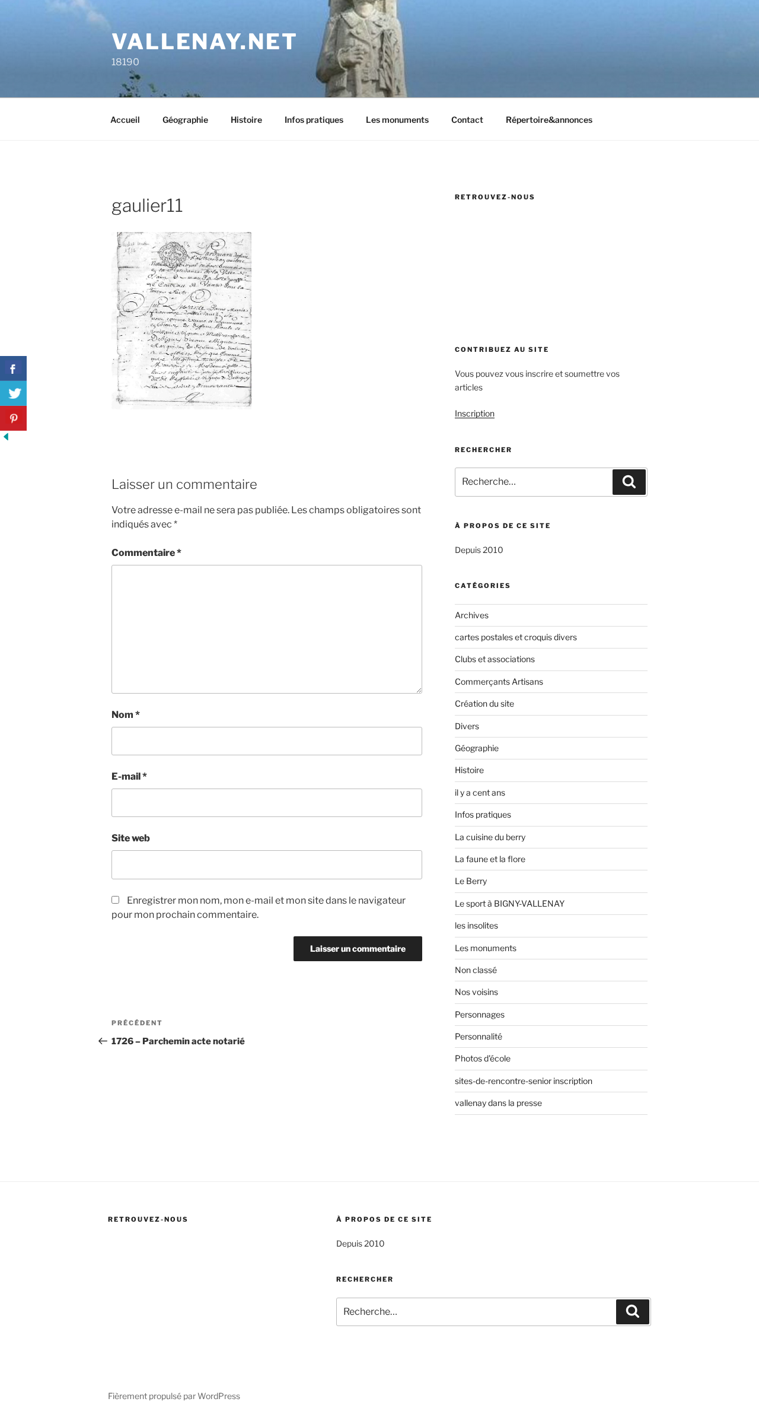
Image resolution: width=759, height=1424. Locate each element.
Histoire (246, 120)
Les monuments (397, 120)
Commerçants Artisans (499, 681)
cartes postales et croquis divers (516, 637)
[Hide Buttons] (6, 439)
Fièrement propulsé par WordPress (174, 1396)
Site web (130, 838)
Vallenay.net (204, 41)
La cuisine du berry (490, 837)
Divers (467, 726)
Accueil (125, 120)
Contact (467, 120)
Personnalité (478, 1036)
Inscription (475, 413)
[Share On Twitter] (13, 393)
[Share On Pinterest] (13, 418)
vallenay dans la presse (498, 1103)
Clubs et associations (495, 659)
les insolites (476, 925)
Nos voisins (476, 992)
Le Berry (471, 881)
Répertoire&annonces (549, 120)
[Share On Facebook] (13, 368)
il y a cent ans (480, 792)
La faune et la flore (490, 859)
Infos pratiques (314, 120)
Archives (472, 615)
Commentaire (146, 552)
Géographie (185, 120)
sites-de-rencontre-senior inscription (523, 1081)
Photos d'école (483, 1058)
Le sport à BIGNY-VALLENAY (510, 903)
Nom (125, 714)
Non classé (476, 970)
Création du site (484, 703)
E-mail (129, 776)
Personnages (480, 1014)
